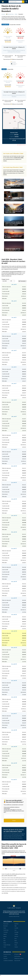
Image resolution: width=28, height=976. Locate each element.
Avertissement (17, 956)
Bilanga (5, 936)
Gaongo (16, 946)
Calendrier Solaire (3, 1)
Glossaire (5, 958)
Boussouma (6, 923)
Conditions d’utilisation (8, 960)
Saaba (5, 928)
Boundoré (6, 925)
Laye (15, 930)
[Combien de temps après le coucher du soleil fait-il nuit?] (14, 253)
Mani (4, 940)
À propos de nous (7, 954)
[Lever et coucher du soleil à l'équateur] (14, 190)
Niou (4, 938)
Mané (16, 940)
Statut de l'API (17, 960)
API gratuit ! (17, 954)
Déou (16, 938)
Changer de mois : (5, 279)
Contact (5, 956)
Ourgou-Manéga (7, 944)
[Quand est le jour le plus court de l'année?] (14, 240)
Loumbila (16, 928)
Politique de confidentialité (19, 958)
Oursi (5, 946)
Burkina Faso (11, 14)
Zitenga (16, 942)
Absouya (16, 936)
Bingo (5, 942)
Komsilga (16, 932)
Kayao (16, 944)
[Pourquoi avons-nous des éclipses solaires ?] (14, 203)
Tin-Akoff (5, 932)
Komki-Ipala (6, 930)
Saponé (5, 934)
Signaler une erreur (22, 144)
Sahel (16, 14)
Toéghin (16, 934)
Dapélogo (16, 923)
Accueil (3, 14)
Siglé (15, 925)
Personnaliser (23, 281)
